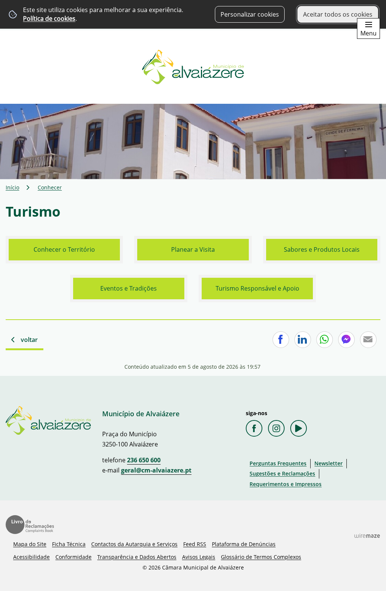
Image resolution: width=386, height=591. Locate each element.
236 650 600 (144, 460)
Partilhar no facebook (281, 339)
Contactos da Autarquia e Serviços (134, 544)
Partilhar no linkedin (302, 339)
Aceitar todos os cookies (337, 14)
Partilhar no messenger (346, 339)
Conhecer (50, 187)
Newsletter (328, 463)
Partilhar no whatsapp (324, 339)
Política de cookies (49, 18)
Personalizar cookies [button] (250, 14)
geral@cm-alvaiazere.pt (156, 470)
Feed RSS (194, 544)
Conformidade (73, 556)
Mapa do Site (29, 544)
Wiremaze (367, 535)
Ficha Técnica (69, 544)
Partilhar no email (368, 339)
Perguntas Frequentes (278, 463)
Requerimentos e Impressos (286, 484)
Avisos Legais (198, 556)
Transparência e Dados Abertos (136, 556)
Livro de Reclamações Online (30, 524)
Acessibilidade (31, 556)
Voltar (29, 340)
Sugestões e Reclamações (282, 473)
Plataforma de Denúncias (244, 544)
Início (12, 187)
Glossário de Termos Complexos (261, 556)
